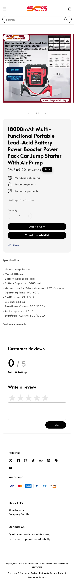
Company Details (19, 514)
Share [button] (16, 245)
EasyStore (37, 566)
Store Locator (16, 510)
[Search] (65, 19)
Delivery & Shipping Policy (22, 573)
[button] (4, 8)
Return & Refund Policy (52, 573)
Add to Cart (37, 226)
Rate (56, 424)
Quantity (12, 210)
